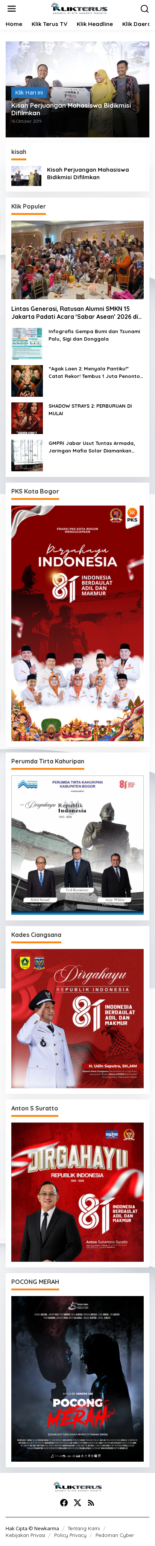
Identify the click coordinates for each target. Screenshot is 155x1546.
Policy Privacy (70, 1535)
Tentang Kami (84, 1528)
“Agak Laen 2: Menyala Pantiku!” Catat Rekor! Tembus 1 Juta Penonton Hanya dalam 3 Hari (96, 373)
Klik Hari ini (29, 92)
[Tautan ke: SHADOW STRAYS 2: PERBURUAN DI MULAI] (27, 417)
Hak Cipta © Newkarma (32, 1528)
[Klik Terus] (79, 8)
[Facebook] (64, 1503)
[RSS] (91, 1503)
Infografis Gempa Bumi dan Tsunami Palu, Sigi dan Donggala (94, 335)
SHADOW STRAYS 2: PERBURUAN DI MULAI (90, 409)
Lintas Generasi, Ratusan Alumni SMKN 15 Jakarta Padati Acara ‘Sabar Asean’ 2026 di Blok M (74, 313)
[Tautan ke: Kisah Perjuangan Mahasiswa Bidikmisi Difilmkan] (26, 175)
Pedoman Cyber (115, 1535)
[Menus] (12, 9)
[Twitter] (77, 1503)
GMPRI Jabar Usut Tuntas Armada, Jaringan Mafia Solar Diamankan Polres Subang (92, 447)
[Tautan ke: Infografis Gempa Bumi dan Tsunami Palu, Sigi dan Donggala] (27, 343)
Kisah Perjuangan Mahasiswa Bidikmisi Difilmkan (71, 109)
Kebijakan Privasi (25, 1535)
